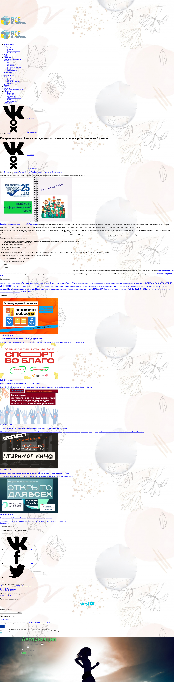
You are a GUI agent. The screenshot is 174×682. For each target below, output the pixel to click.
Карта (6, 56)
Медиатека (7, 60)
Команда (10, 49)
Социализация (57, 172)
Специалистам (137, 288)
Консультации (59, 286)
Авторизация (8, 72)
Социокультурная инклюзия (115, 289)
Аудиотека (10, 64)
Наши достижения (13, 51)
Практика (39, 289)
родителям (47, 172)
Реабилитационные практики (80, 289)
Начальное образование (139, 286)
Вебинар (26, 283)
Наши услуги (11, 52)
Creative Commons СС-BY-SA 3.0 (39, 623)
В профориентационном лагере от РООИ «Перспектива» (19, 224)
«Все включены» (5, 586)
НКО (115, 286)
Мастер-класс (97, 286)
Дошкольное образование (119, 283)
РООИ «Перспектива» (23, 586)
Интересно (14, 172)
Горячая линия (9, 44)
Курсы (9, 69)
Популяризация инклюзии (19, 289)
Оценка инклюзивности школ (13, 59)
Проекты (27, 172)
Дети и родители (57, 283)
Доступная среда (108, 283)
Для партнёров (12, 70)
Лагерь (21, 172)
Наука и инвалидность (124, 286)
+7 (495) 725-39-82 (6, 595)
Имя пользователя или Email (31, 644)
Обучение (154, 286)
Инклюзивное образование (157, 283)
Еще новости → (5, 523)
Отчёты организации (7, 590)
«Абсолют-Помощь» (14, 67)
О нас (5, 46)
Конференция (69, 286)
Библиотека (11, 65)
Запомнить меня (29, 650)
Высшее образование (44, 283)
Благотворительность (17, 283)
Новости (6, 54)
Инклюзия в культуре (20, 286)
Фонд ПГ (162, 289)
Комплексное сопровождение (43, 286)
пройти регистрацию (166, 270)
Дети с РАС (70, 283)
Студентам (149, 289)
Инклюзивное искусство (134, 283)
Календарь (7, 57)
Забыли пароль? (27, 655)
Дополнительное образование (96, 283)
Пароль (24, 647)
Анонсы (9, 133)
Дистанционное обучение (82, 283)
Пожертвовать (5, 619)
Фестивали (157, 289)
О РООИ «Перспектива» (8, 589)
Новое (149, 286)
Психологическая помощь (66, 289)
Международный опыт (107, 286)
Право (33, 289)
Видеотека (10, 62)
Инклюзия (7, 172)
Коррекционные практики (82, 286)
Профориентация (37, 172)
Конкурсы (53, 286)
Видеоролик (34, 283)
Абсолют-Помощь (5, 283)
